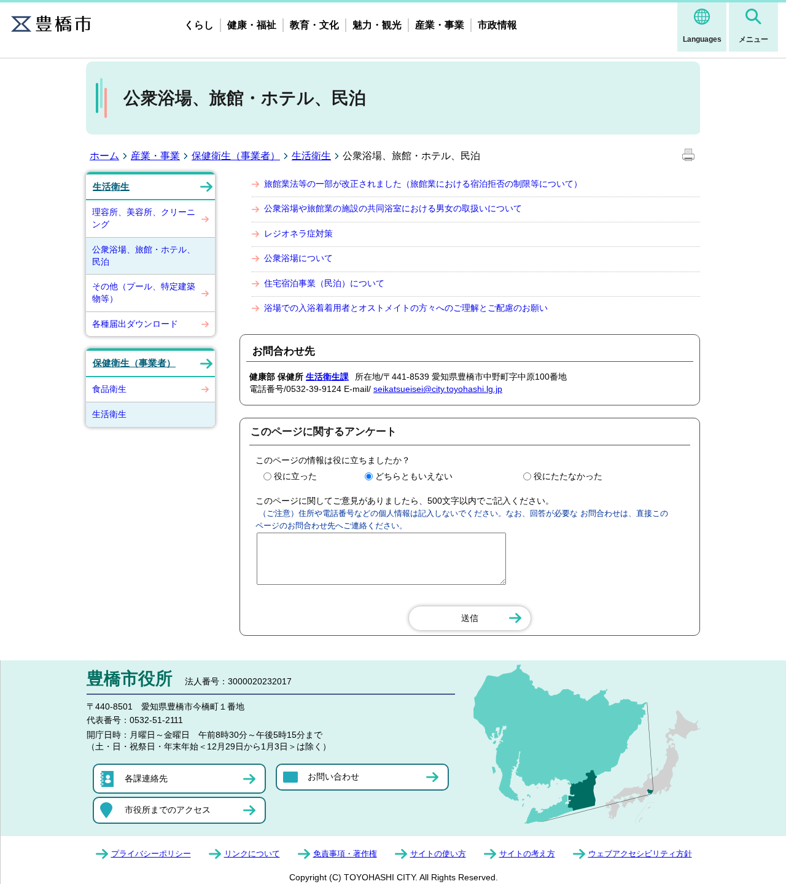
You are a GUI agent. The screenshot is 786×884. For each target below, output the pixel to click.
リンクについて (252, 853)
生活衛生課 (327, 376)
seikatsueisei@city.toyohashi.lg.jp (437, 389)
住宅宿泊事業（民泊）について (324, 283)
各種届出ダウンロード (135, 324)
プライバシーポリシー (151, 853)
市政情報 (497, 25)
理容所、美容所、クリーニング (143, 218)
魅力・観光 (377, 25)
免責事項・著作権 (345, 853)
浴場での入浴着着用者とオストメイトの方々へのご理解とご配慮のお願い (406, 308)
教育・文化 (314, 25)
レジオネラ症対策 (298, 233)
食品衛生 (109, 389)
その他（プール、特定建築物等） (143, 292)
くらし (199, 25)
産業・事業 (439, 25)
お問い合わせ (333, 776)
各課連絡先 (146, 778)
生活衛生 (311, 156)
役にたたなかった (568, 476)
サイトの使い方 (438, 853)
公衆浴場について (298, 258)
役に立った (295, 476)
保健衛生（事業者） (236, 156)
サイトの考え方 (527, 853)
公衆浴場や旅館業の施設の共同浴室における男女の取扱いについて (393, 208)
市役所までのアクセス (168, 810)
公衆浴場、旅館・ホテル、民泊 (143, 255)
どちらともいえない (414, 476)
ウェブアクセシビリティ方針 (640, 853)
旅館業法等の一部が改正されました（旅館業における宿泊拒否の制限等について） (423, 184)
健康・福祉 (251, 25)
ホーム (104, 156)
